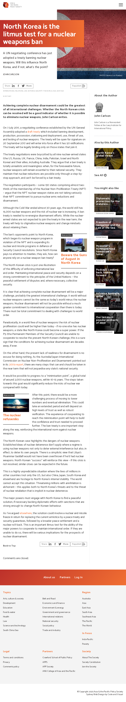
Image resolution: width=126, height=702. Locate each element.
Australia (86, 599)
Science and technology (14, 626)
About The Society (90, 657)
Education (7, 608)
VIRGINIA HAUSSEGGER (104, 332)
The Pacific (87, 621)
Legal (6, 652)
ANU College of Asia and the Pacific (59, 671)
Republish (77, 86)
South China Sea (10, 630)
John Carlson (11, 74)
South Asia (87, 612)
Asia (54, 91)
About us (49, 577)
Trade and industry (51, 630)
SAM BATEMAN (101, 237)
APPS (45, 662)
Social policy (48, 626)
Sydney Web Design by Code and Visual (104, 694)
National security (35, 91)
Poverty (85, 644)
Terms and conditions (13, 657)
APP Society (48, 667)
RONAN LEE (100, 261)
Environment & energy (53, 608)
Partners (65, 577)
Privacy (6, 662)
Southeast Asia (89, 617)
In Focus (87, 633)
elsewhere (26, 513)
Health (6, 617)
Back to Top (9, 546)
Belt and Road (49, 599)
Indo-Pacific (87, 639)
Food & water (9, 612)
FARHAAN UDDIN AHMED (105, 213)
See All (98, 175)
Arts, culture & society (13, 599)
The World (47, 91)
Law (25, 91)
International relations (13, 91)
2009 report (16, 364)
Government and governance (56, 612)
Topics (7, 593)
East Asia (60, 91)
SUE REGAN (100, 285)
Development (9, 603)
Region (86, 593)
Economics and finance (54, 603)
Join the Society (89, 667)
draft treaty (33, 132)
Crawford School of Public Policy (57, 657)
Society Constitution (91, 662)
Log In (78, 577)
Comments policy (11, 667)
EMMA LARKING (101, 308)
